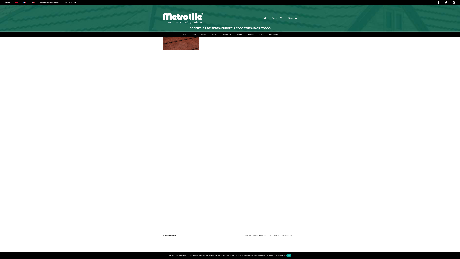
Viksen (203, 34)
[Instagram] (454, 3)
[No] (457, 255)
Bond (184, 34)
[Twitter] (446, 3)
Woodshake (226, 34)
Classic (214, 34)
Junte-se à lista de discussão (255, 236)
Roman (239, 34)
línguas (7, 2)
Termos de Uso (273, 236)
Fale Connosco (286, 236)
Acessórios (273, 34)
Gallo (194, 34)
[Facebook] (438, 3)
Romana (251, 34)
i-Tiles (261, 34)
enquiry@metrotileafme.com (49, 2)
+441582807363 (70, 2)
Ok (289, 255)
